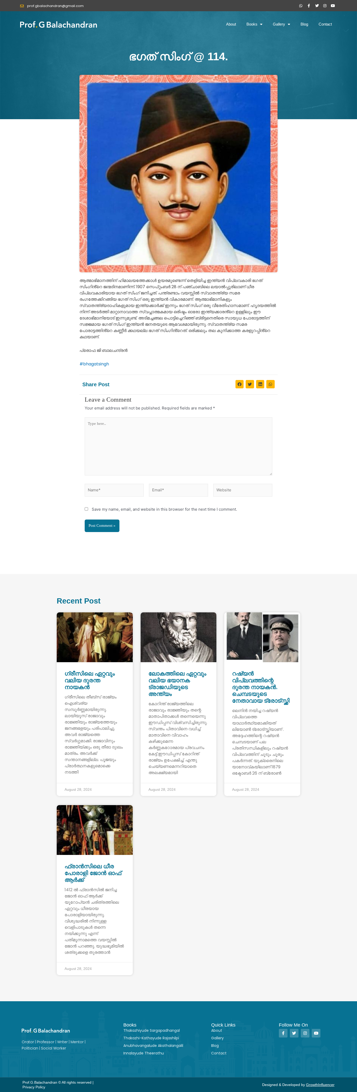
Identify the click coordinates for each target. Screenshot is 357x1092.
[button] (239, 384)
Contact (325, 24)
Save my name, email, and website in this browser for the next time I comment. (164, 509)
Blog (304, 24)
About (231, 24)
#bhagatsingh (94, 364)
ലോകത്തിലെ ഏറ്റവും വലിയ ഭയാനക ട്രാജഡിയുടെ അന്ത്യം (177, 683)
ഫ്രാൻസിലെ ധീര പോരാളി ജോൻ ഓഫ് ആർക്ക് (93, 873)
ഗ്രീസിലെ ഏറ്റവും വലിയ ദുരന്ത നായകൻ (90, 680)
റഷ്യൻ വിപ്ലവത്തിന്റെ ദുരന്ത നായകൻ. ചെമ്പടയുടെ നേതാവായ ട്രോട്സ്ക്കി (261, 687)
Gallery (279, 24)
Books (251, 24)
